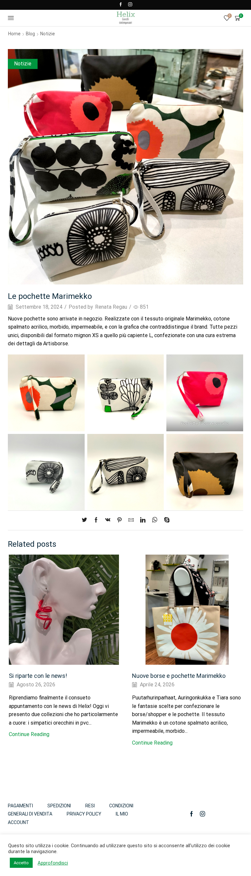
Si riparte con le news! (38, 675)
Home (14, 33)
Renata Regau (111, 307)
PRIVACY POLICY (84, 813)
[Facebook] (121, 4)
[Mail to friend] (131, 520)
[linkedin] (143, 520)
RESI (90, 805)
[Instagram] (130, 4)
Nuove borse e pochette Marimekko (179, 675)
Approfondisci (53, 863)
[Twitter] (86, 520)
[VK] (108, 520)
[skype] (165, 520)
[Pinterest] (119, 520)
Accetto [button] (21, 862)
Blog (30, 33)
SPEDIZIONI (59, 805)
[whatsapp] (155, 520)
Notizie (47, 33)
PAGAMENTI (20, 805)
